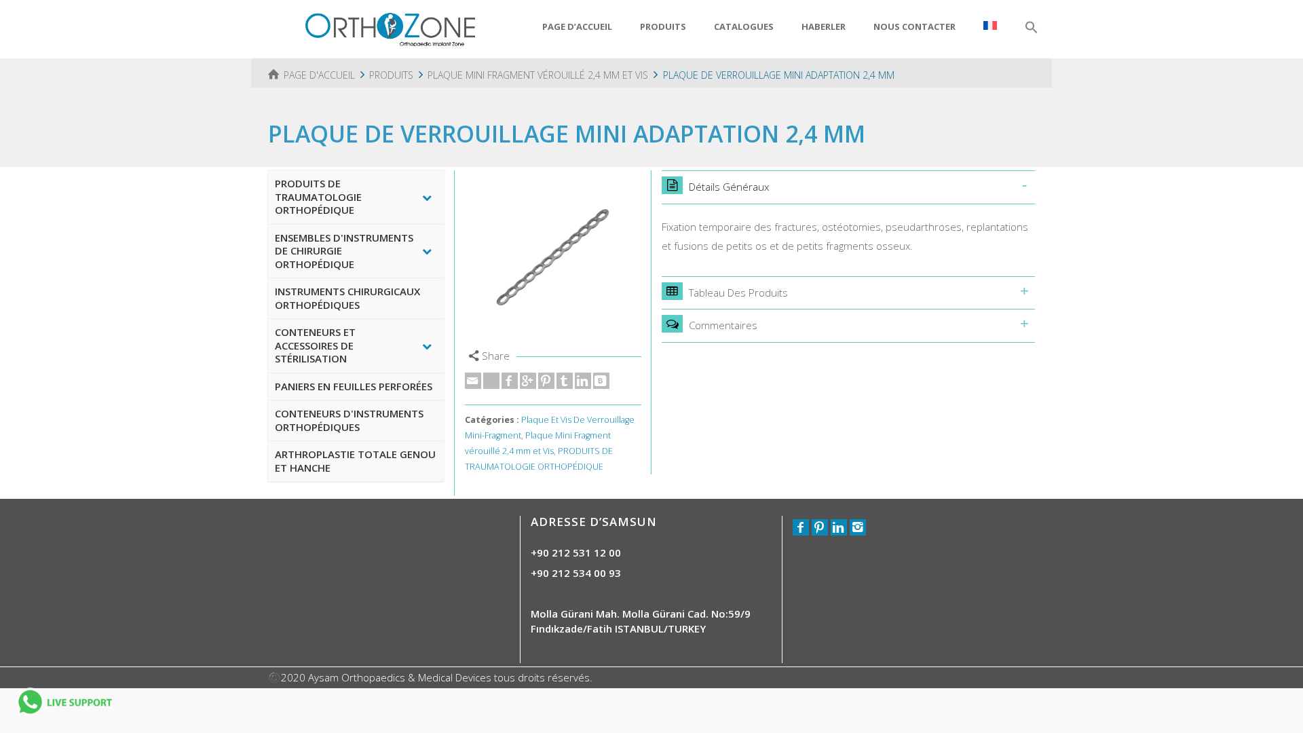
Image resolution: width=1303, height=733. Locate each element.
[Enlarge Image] (553, 258)
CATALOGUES (744, 26)
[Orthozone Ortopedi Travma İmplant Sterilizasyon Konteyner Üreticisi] (390, 28)
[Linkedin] (583, 381)
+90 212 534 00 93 (576, 573)
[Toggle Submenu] (427, 197)
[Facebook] (510, 381)
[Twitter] (491, 381)
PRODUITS (663, 26)
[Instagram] (858, 527)
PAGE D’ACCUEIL (577, 26)
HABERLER (823, 26)
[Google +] (528, 381)
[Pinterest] (546, 381)
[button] (1031, 28)
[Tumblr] (564, 381)
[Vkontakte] (601, 381)
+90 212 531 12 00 (576, 552)
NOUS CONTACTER (914, 26)
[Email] (473, 381)
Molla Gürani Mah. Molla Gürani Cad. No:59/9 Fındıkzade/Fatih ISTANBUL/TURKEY (641, 621)
